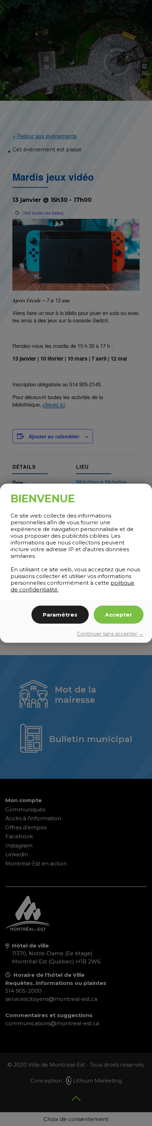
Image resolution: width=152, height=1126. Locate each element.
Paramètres (60, 614)
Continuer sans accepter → (110, 634)
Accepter (118, 614)
